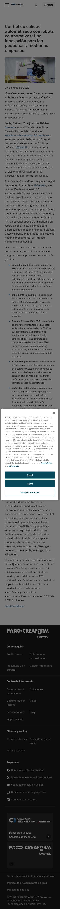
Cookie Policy (46, 463)
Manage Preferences (30, 492)
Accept (30, 475)
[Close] (54, 413)
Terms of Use (14, 466)
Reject (30, 483)
